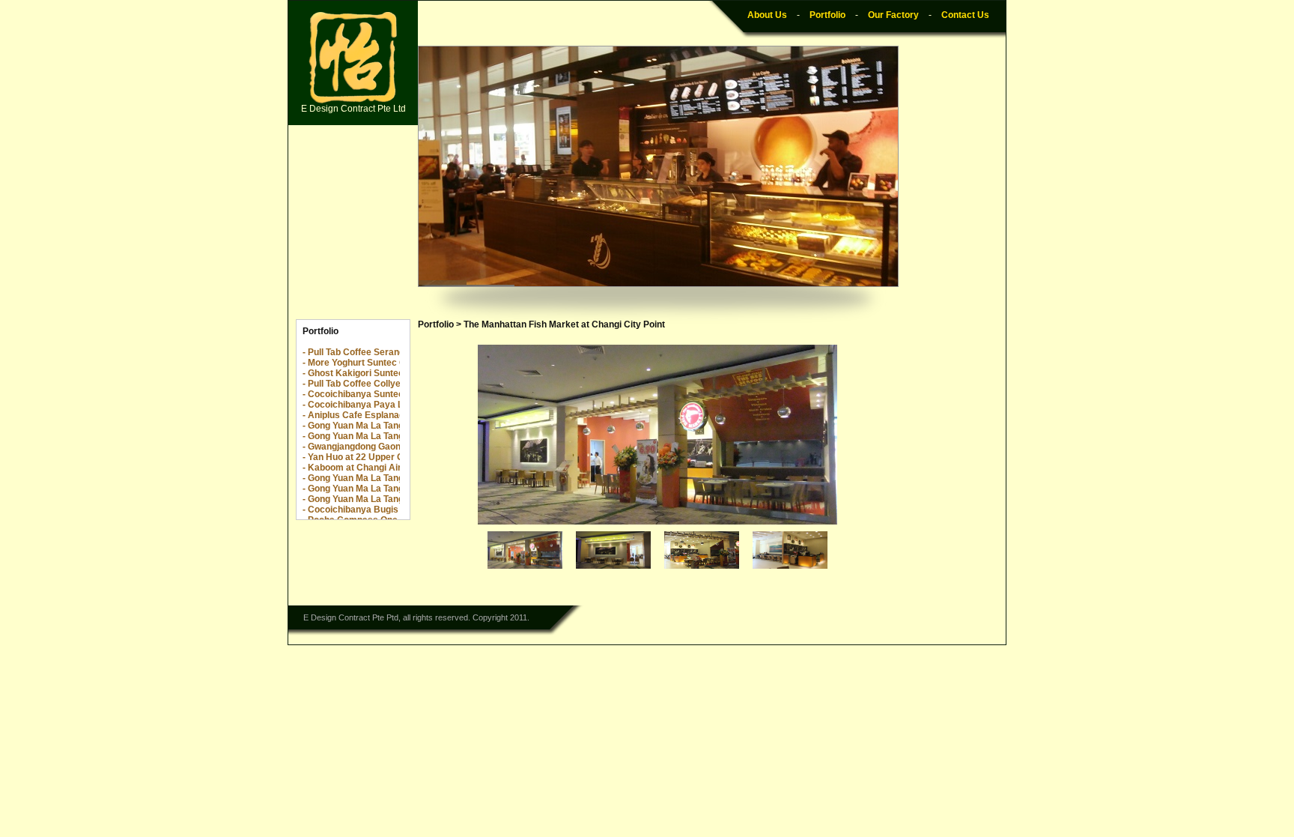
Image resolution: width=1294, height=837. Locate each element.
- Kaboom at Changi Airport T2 (367, 467)
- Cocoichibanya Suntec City (363, 394)
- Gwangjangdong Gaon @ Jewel (371, 446)
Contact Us (965, 15)
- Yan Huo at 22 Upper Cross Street (377, 457)
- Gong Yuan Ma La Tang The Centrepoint (388, 478)
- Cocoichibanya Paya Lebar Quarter (380, 404)
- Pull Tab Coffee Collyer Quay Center (382, 383)
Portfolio (827, 15)
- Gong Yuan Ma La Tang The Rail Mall (381, 488)
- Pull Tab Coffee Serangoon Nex (371, 352)
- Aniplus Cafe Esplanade (356, 415)
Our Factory (893, 15)
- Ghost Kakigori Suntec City (363, 373)
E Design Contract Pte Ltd (353, 108)
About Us (767, 15)
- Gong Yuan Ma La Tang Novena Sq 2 (381, 425)
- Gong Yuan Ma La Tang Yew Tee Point (383, 499)
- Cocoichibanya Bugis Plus (361, 509)
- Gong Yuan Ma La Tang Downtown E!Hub (391, 436)
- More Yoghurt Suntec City (359, 362)
